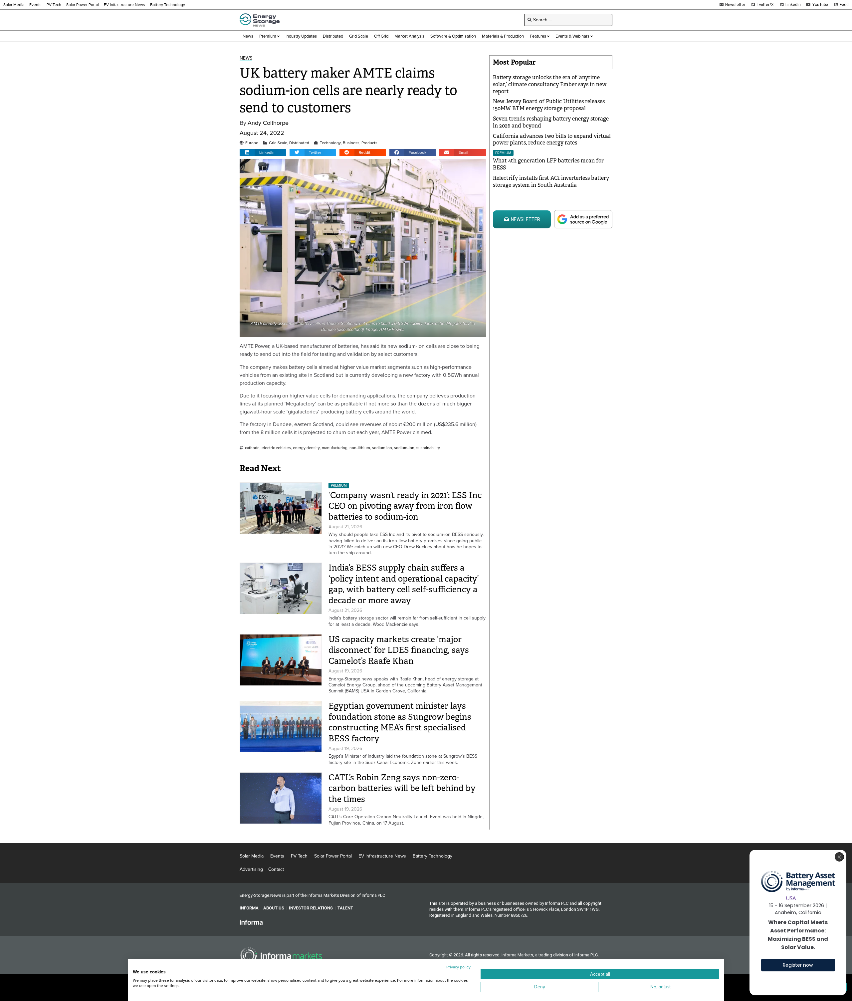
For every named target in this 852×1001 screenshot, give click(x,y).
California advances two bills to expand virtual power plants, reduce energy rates (552, 139)
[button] (263, 152)
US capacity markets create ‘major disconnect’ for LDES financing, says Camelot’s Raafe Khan (398, 650)
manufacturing (334, 448)
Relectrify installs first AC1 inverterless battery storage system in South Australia (551, 181)
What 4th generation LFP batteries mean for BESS (548, 164)
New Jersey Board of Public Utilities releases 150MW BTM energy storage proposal (549, 105)
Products (369, 143)
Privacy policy (458, 967)
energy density (306, 448)
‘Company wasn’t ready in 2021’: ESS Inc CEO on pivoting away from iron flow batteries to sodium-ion (405, 506)
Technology (330, 143)
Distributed (299, 143)
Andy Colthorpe (268, 123)
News (246, 58)
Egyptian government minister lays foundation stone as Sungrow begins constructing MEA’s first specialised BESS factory (399, 722)
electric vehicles (276, 448)
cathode (252, 448)
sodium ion (382, 448)
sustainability (428, 448)
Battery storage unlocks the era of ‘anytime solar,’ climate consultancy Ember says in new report (549, 84)
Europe (251, 143)
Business (351, 143)
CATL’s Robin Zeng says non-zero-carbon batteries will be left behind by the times (402, 788)
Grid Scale (278, 143)
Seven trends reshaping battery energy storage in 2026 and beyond (551, 122)
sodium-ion (404, 448)
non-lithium (359, 448)
